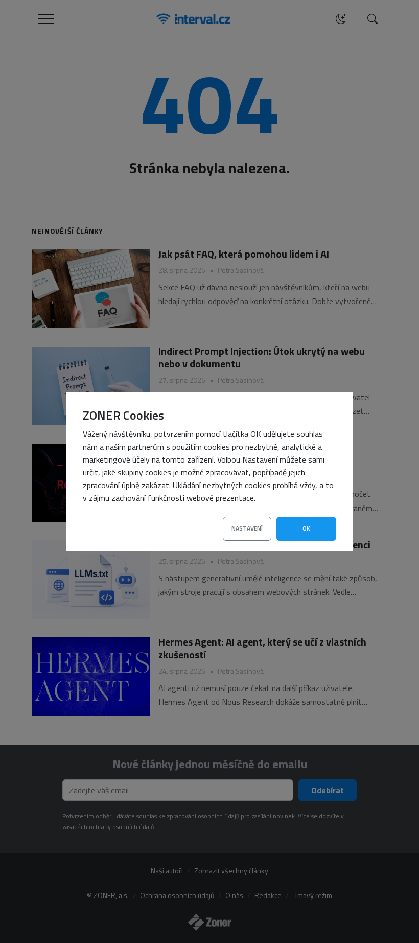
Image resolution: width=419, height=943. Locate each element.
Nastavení (247, 528)
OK (306, 528)
